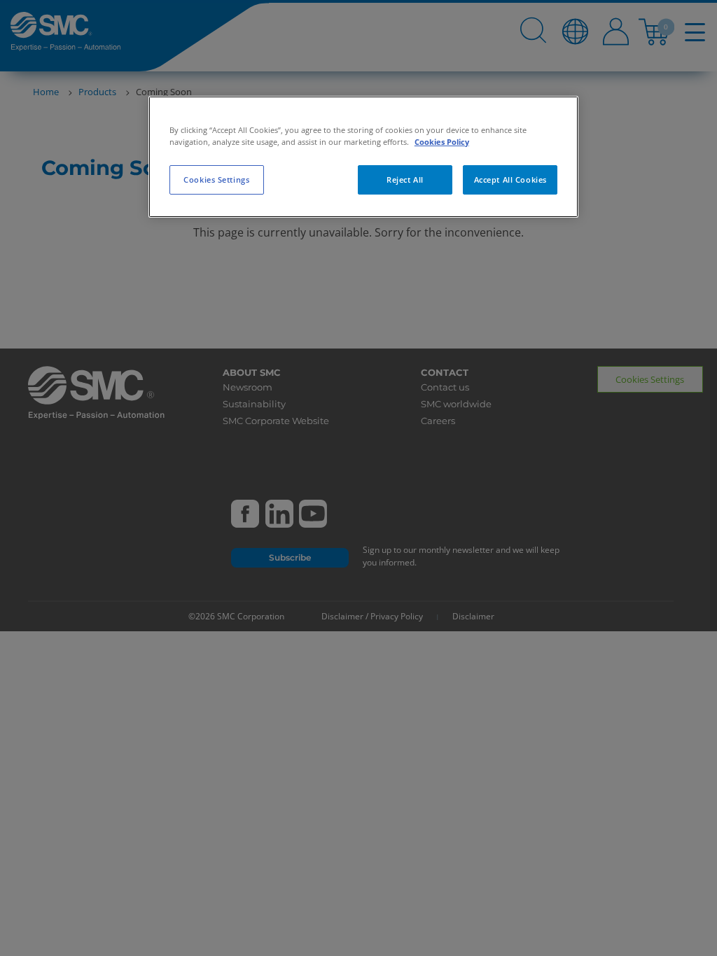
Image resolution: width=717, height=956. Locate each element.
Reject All (405, 179)
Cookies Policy (442, 141)
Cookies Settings (216, 179)
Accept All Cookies (510, 179)
